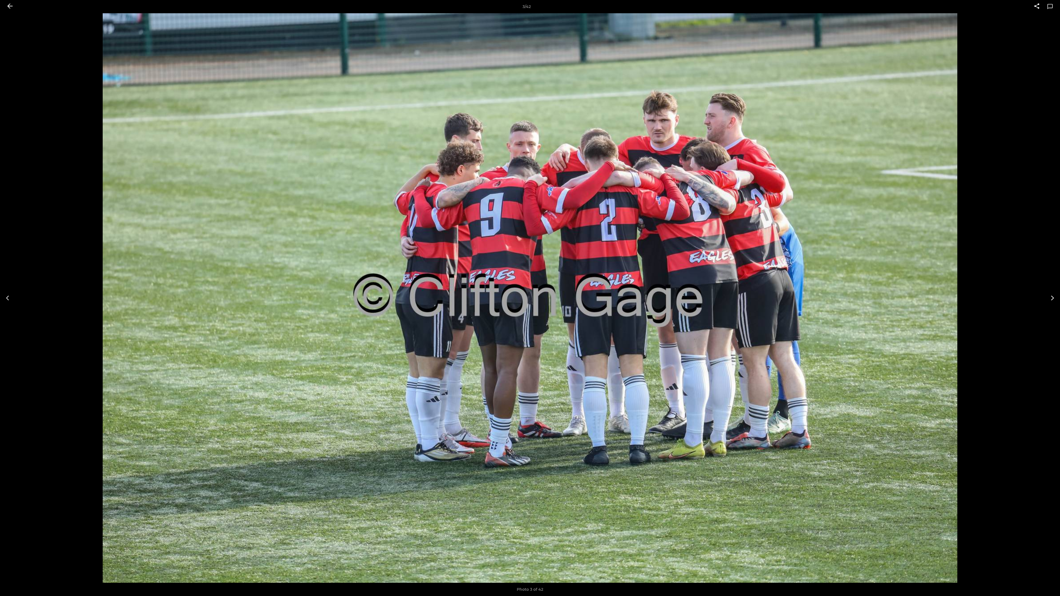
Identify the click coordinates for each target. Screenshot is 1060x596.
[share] (1037, 6)
